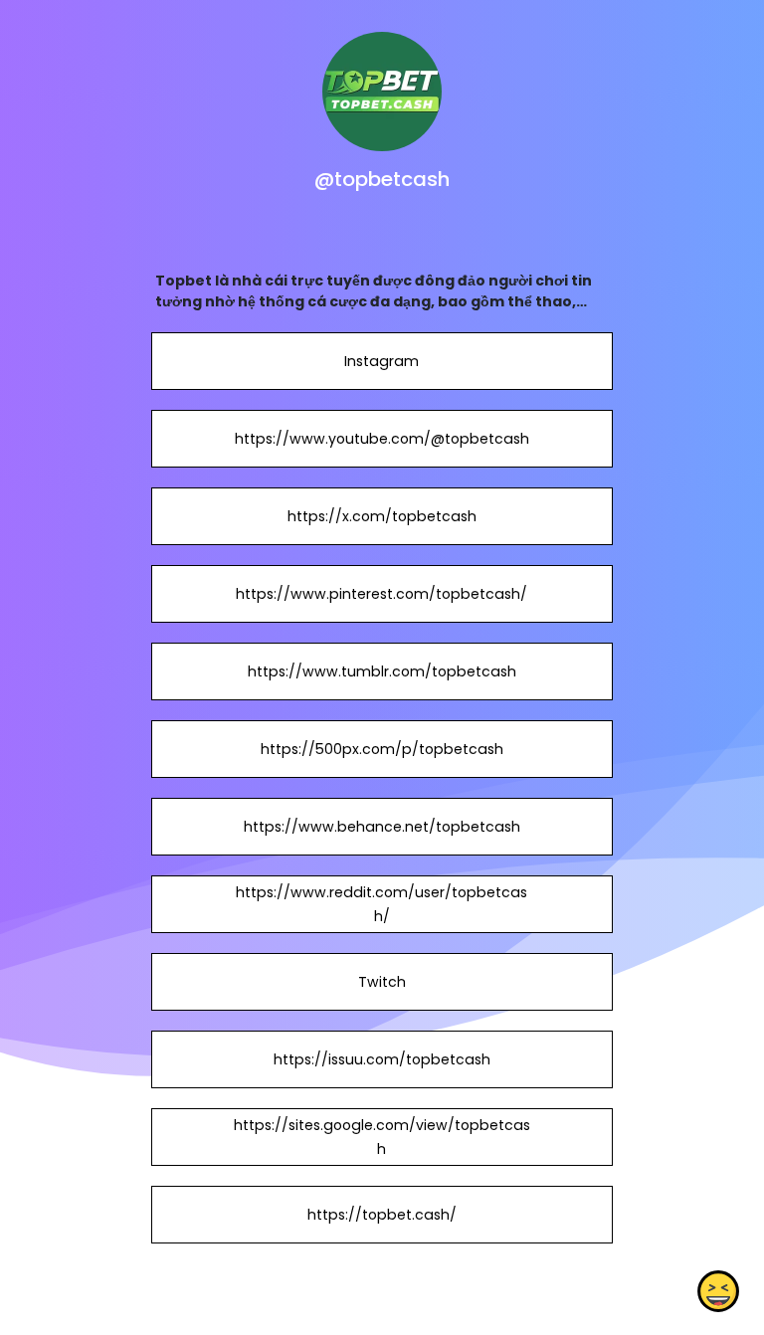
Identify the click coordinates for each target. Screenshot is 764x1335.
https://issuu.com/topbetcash (382, 1059)
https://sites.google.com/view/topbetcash (382, 1137)
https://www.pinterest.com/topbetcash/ (381, 594)
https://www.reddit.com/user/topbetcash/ (381, 904)
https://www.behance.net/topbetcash (382, 827)
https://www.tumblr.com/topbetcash (382, 671)
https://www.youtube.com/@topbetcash (382, 439)
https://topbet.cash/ (382, 1215)
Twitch (382, 982)
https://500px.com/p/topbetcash (382, 749)
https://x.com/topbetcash (382, 516)
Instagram (381, 361)
